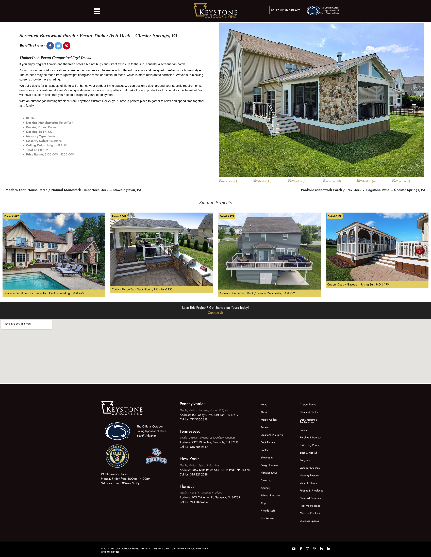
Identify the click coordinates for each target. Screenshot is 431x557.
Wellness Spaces (309, 521)
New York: (189, 459)
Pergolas (305, 460)
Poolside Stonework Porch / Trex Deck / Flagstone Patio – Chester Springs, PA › (364, 189)
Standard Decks (309, 412)
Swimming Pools (309, 445)
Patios (303, 430)
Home (263, 404)
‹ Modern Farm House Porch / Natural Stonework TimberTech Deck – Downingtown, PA (72, 189)
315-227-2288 (199, 474)
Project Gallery (268, 420)
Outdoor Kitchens (310, 468)
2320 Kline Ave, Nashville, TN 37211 (215, 442)
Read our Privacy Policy (179, 548)
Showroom (266, 457)
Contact (264, 450)
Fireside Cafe (267, 511)
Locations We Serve (271, 435)
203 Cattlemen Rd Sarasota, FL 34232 (216, 497)
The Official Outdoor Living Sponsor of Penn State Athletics (151, 431)
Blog (263, 503)
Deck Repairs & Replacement (308, 421)
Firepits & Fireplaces (311, 490)
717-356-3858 (199, 419)
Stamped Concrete (310, 498)
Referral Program (270, 495)
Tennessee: (190, 431)
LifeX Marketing (110, 552)
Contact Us (215, 312)
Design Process (269, 465)
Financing (265, 480)
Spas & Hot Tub (309, 453)
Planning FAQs (268, 473)
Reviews (264, 427)
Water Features (308, 483)
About (263, 412)
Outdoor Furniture (310, 513)
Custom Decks (308, 404)
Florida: (187, 486)
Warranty (265, 488)
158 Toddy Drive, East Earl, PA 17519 (215, 415)
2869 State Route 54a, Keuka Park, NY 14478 (221, 470)
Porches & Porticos (310, 437)
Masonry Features (309, 475)
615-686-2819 (199, 447)
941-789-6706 (199, 502)
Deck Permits (267, 442)
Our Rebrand (267, 518)
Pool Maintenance (310, 506)
